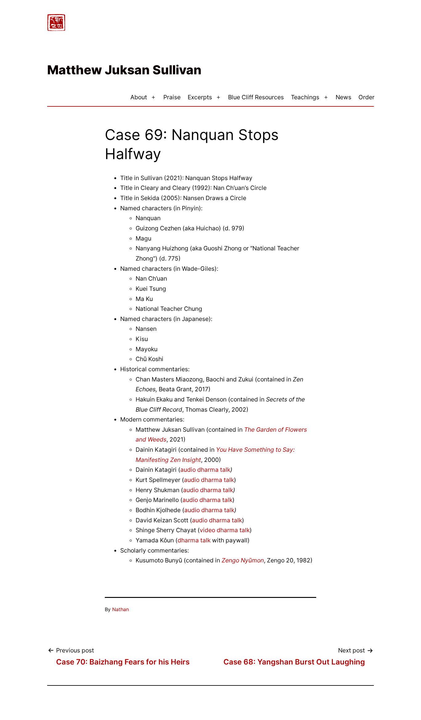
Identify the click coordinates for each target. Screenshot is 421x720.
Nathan (120, 609)
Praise (172, 97)
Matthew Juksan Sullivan (124, 69)
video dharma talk (225, 530)
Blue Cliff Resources (256, 97)
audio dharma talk (205, 469)
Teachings (305, 97)
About (138, 97)
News (343, 97)
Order (366, 97)
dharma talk (194, 540)
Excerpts (200, 97)
